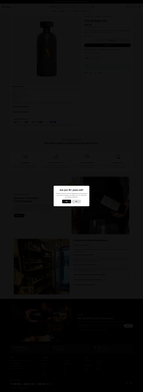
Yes (67, 201)
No (76, 201)
